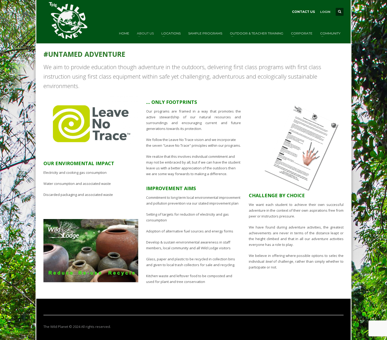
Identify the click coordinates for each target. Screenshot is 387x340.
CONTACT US (303, 12)
